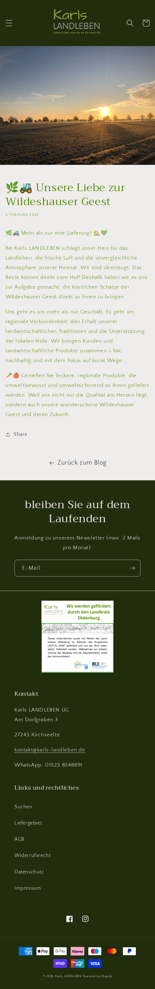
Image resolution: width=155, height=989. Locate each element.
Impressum (27, 888)
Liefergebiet (28, 823)
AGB (19, 839)
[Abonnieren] (132, 568)
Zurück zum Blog (82, 462)
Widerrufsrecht (32, 855)
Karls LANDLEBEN (68, 976)
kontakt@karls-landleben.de (49, 750)
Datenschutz (29, 872)
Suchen (23, 807)
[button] (9, 23)
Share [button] (20, 434)
